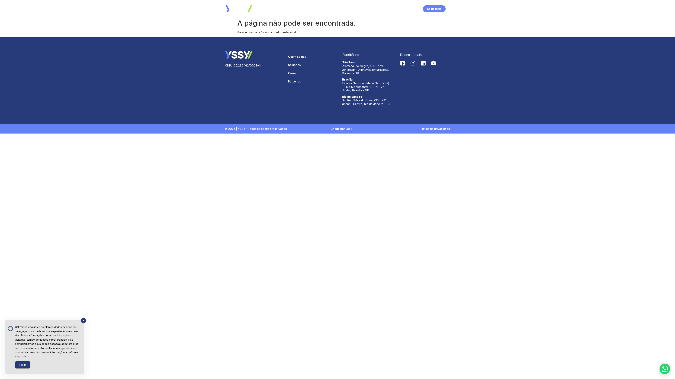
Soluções (294, 65)
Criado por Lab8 (341, 129)
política (25, 356)
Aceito (23, 365)
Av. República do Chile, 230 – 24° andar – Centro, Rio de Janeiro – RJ (366, 102)
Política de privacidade (435, 129)
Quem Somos (297, 56)
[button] (665, 369)
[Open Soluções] (340, 9)
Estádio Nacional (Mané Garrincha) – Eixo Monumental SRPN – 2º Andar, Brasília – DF (365, 86)
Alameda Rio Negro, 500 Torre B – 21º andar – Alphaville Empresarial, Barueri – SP (365, 69)
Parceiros (294, 81)
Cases (292, 73)
